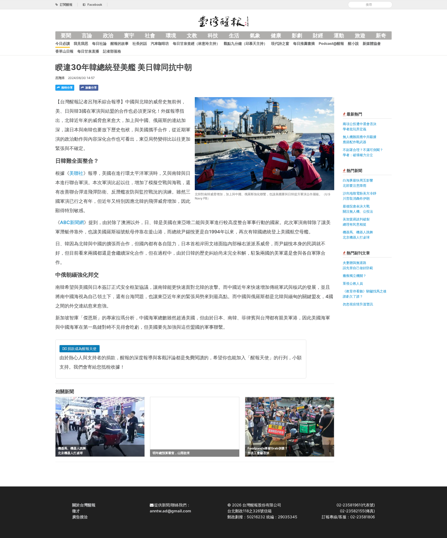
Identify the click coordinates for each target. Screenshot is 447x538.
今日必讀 (62, 43)
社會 (150, 35)
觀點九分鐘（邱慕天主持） (245, 43)
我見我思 (81, 43)
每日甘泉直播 (88, 51)
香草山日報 (64, 51)
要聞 (66, 35)
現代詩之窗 (280, 43)
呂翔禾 (60, 78)
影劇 (297, 35)
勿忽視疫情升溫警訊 (358, 304)
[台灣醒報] (223, 20)
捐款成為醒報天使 (81, 348)
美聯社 (76, 173)
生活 (234, 35)
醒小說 (353, 43)
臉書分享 (91, 87)
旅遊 (360, 35)
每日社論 (99, 43)
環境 (171, 35)
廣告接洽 (80, 516)
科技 (213, 35)
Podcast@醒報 (331, 43)
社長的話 (139, 43)
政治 (108, 35)
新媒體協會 (372, 43)
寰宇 (129, 35)
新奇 (381, 35)
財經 (318, 35)
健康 (276, 35)
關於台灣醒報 (83, 505)
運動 (339, 35)
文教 (192, 35)
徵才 (76, 510)
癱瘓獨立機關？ (354, 276)
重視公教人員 (353, 283)
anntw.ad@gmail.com (170, 510)
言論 (87, 35)
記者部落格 (112, 51)
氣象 (255, 35)
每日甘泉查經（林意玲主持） (196, 43)
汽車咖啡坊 (160, 43)
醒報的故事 (119, 43)
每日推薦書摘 (304, 43)
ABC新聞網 (72, 222)
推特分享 (67, 87)
